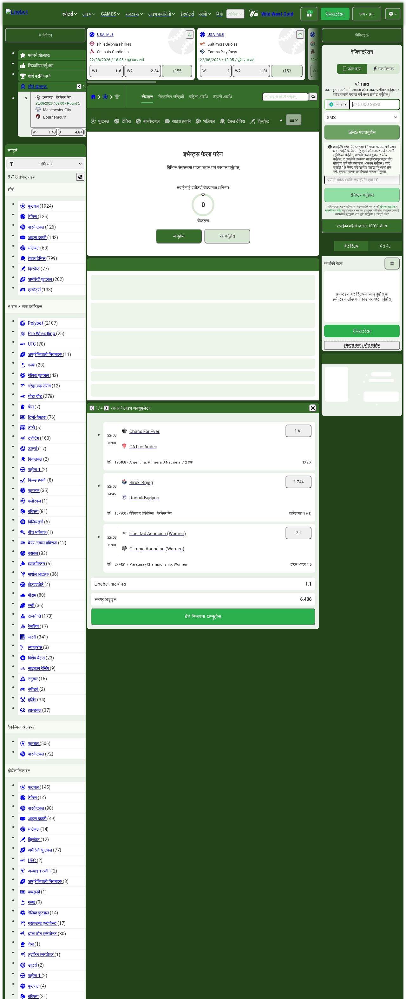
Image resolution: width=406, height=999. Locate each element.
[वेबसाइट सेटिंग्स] (393, 14)
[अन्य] (294, 120)
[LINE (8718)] (93, 96)
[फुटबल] (105, 96)
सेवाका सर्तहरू (388, 206)
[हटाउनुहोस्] (313, 263)
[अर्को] (108, 263)
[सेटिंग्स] (392, 263)
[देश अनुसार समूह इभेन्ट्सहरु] (80, 177)
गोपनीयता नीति (333, 210)
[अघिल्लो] (79, 86)
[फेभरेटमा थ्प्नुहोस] (189, 34)
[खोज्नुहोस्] (313, 97)
